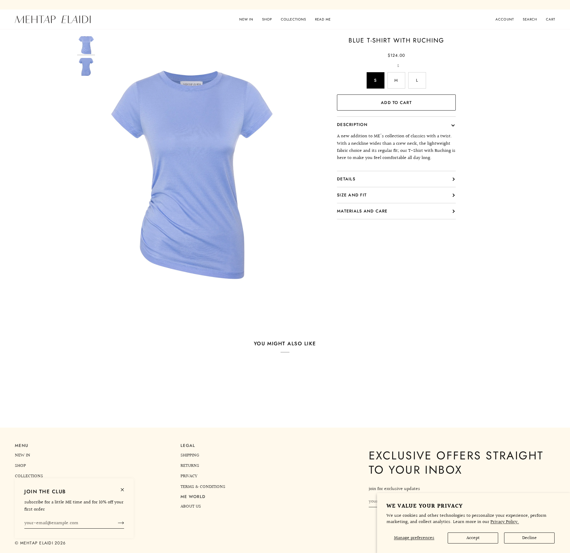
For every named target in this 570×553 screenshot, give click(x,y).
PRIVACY (188, 476)
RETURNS (189, 466)
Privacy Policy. (504, 522)
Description (352, 124)
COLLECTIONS (29, 476)
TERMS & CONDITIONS (202, 487)
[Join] (116, 523)
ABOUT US (190, 506)
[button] (267, 19)
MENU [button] (21, 445)
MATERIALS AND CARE (362, 211)
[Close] (125, 487)
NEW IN (22, 455)
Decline (529, 538)
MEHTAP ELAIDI (37, 543)
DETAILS (346, 179)
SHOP (20, 466)
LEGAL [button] (187, 445)
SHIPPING (189, 455)
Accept (473, 538)
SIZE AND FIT (352, 195)
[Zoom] (190, 177)
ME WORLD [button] (192, 497)
